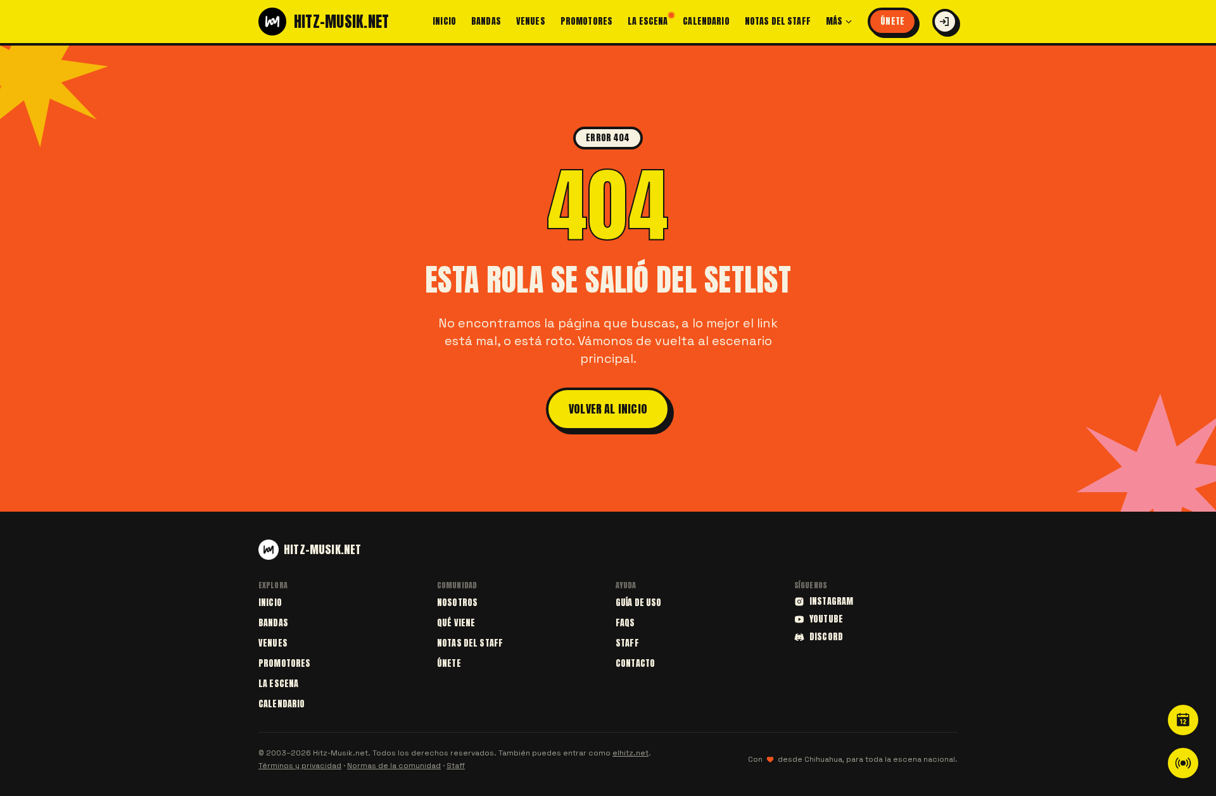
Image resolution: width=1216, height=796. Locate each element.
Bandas (486, 21)
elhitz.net (630, 753)
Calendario (706, 21)
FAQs (625, 622)
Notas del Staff (778, 21)
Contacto (635, 663)
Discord (826, 637)
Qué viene (456, 622)
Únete (892, 21)
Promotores (586, 21)
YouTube (826, 619)
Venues (530, 21)
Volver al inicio (608, 408)
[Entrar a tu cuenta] (945, 21)
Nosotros (457, 602)
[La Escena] (1183, 763)
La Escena (648, 21)
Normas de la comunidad (394, 766)
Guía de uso (639, 602)
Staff (627, 643)
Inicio (444, 21)
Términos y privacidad (299, 766)
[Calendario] (1183, 720)
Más (834, 21)
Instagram (831, 601)
